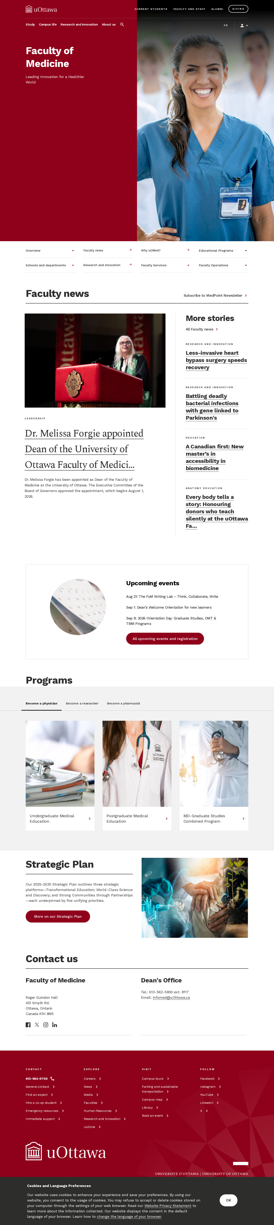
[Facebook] (28, 1024)
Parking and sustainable (160, 1089)
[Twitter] (37, 1024)
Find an (36, 1095)
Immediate (40, 1119)
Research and (102, 1119)
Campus (152, 1078)
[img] (41, 9)
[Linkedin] (54, 1024)
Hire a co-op (41, 1103)
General (37, 1087)
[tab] (41, 706)
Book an (152, 1115)
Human (98, 1111)
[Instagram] (45, 1024)
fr (226, 25)
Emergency (42, 1111)
